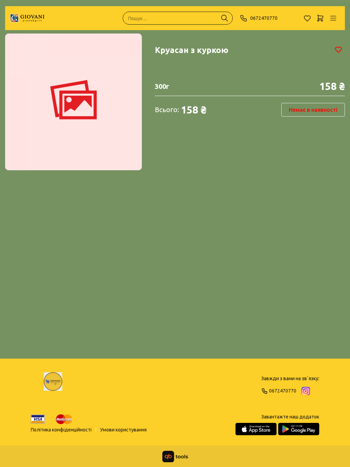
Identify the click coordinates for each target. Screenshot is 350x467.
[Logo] (53, 384)
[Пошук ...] (224, 18)
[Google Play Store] (298, 429)
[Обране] (307, 18)
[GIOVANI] (27, 18)
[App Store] (256, 429)
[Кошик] (320, 18)
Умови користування (123, 429)
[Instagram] (305, 391)
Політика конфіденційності (61, 429)
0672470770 (264, 18)
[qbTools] (175, 456)
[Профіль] (333, 18)
